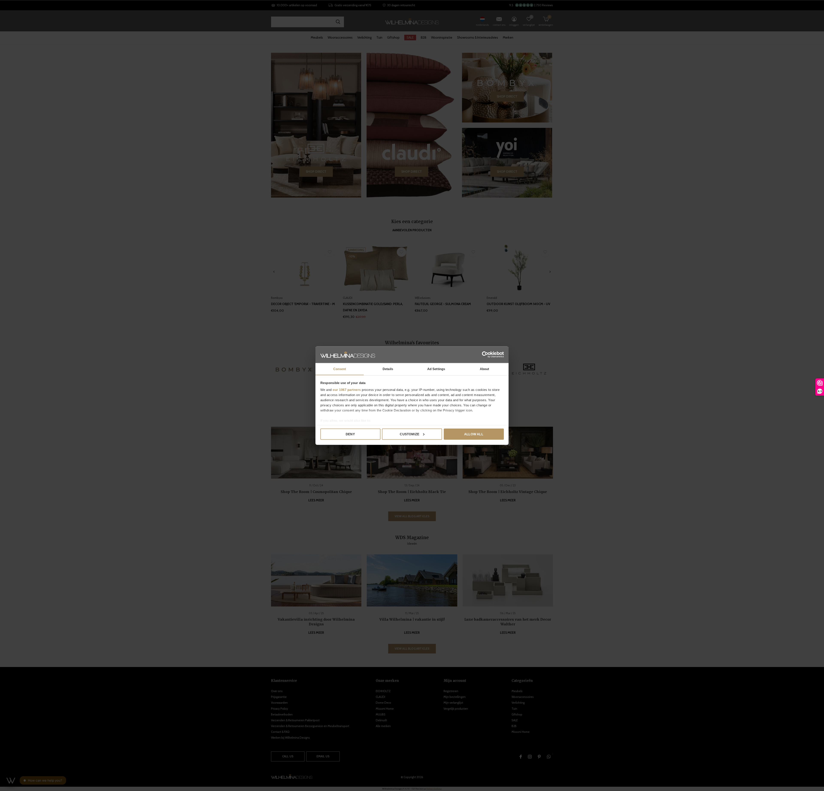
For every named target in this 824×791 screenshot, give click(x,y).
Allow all (473, 434)
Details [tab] (388, 369)
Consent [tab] (339, 369)
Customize (409, 434)
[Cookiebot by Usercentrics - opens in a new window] (485, 354)
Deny (350, 434)
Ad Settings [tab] (436, 369)
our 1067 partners (347, 389)
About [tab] (484, 369)
